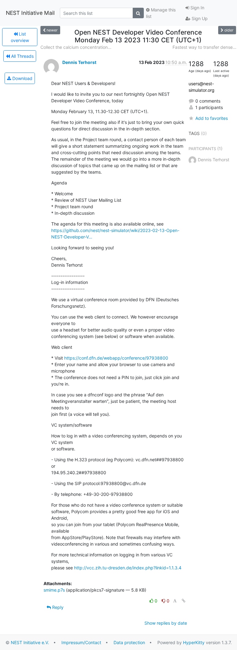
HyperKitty (194, 642)
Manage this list (161, 13)
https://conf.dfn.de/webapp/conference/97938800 (116, 358)
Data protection (129, 642)
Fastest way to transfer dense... (204, 47)
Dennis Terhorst (79, 62)
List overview (20, 37)
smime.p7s (54, 590)
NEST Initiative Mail (30, 13)
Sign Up (199, 18)
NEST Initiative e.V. (30, 642)
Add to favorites (211, 118)
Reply (57, 607)
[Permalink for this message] (183, 601)
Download (21, 78)
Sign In (196, 7)
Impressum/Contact (81, 642)
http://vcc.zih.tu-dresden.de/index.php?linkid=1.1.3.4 (127, 567)
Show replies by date (165, 623)
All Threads (22, 56)
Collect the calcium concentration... (75, 47)
